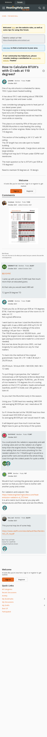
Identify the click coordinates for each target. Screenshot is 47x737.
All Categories (7, 589)
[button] (43, 71)
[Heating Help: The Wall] (17, 8)
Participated (6, 612)
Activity (4, 596)
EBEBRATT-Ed (12, 266)
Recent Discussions (9, 592)
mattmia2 (11, 434)
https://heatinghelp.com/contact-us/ (16, 40)
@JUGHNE (6, 273)
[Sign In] (44, 7)
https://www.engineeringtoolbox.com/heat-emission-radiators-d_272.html (20, 496)
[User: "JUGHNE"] (4, 82)
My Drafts (23, 605)
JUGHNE (10, 81)
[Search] (40, 7)
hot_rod (11, 518)
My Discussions (8, 602)
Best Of (5, 608)
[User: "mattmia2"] (4, 435)
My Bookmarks (23, 599)
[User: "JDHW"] (4, 474)
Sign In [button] (16, 191)
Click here (6, 48)
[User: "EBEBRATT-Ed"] (4, 267)
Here (13, 27)
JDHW (10, 473)
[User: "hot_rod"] (4, 519)
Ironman (11, 202)
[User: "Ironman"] (4, 203)
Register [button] (30, 191)
